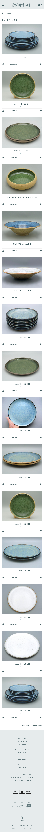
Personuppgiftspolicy (22, 750)
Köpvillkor (22, 744)
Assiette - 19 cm (22, 150)
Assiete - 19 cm (22, 57)
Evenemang (22, 738)
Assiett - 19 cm (22, 104)
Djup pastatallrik (22, 244)
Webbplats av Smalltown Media (22, 828)
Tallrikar (10, 13)
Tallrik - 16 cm (22, 337)
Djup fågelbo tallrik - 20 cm (22, 197)
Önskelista (22, 765)
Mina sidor (22, 759)
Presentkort (22, 767)
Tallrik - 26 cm (22, 384)
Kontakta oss (22, 752)
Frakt (22, 747)
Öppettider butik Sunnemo (22, 741)
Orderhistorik (22, 762)
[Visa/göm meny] (3, 4)
